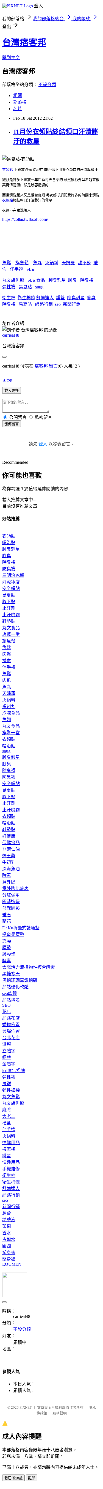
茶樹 (6, 1226)
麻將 (6, 1110)
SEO (6, 1005)
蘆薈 (6, 1213)
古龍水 (8, 1239)
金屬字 (8, 1064)
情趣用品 (11, 1142)
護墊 (60, 297)
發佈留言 (11, 424)
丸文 (30, 269)
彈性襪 (8, 286)
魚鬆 (6, 262)
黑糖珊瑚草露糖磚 (19, 980)
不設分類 (47, 84)
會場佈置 (11, 1031)
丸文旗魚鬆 (13, 280)
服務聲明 (59, 1413)
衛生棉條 (26, 297)
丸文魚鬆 (11, 1096)
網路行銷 (44, 304)
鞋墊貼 (8, 621)
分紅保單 (11, 895)
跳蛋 (6, 1155)
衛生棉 (8, 297)
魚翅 (6, 719)
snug (39, 286)
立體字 (8, 1051)
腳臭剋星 (57, 280)
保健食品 (11, 842)
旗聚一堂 (11, 634)
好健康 (8, 836)
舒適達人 (45, 297)
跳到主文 (11, 57)
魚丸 (37, 262)
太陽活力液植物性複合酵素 (28, 967)
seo (58, 304)
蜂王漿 (8, 855)
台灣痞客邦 (24, 42)
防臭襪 (8, 568)
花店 (6, 1011)
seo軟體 (9, 993)
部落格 (19, 102)
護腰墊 (8, 954)
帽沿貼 (8, 542)
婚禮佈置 (11, 1024)
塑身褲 (8, 1259)
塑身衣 (8, 1252)
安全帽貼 (11, 588)
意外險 (8, 882)
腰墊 (6, 947)
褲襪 (6, 1083)
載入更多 (11, 391)
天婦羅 (68, 262)
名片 (17, 108)
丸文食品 (36, 280)
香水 (6, 1232)
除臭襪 (86, 280)
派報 (6, 1044)
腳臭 (72, 280)
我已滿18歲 (13, 1478)
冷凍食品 (11, 713)
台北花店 (11, 1037)
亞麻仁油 (11, 849)
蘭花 (6, 921)
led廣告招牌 (13, 1070)
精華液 (8, 1219)
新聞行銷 (71, 304)
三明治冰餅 (13, 575)
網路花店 (11, 1018)
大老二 (8, 1116)
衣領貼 (7, 170)
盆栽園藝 (11, 908)
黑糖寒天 (11, 973)
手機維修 (11, 1169)
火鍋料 (51, 262)
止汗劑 (8, 608)
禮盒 (6, 660)
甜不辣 (84, 262)
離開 (31, 1478)
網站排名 (11, 1000)
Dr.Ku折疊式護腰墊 (21, 928)
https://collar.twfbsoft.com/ (25, 219)
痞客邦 (41, 366)
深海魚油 (11, 869)
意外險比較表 (15, 888)
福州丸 (8, 706)
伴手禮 (16, 269)
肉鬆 (6, 654)
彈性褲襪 (11, 1090)
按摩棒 (8, 1149)
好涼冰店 (11, 582)
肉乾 (6, 680)
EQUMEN (11, 1264)
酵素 (6, 875)
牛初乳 (8, 862)
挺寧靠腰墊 (13, 934)
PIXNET (26, 1407)
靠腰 (6, 941)
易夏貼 (25, 286)
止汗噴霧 (11, 614)
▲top (7, 380)
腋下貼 (8, 601)
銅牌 (6, 1057)
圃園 (6, 1246)
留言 (53, 366)
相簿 (17, 95)
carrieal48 (10, 335)
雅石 (6, 914)
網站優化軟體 (15, 987)
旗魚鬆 (22, 262)
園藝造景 (11, 901)
